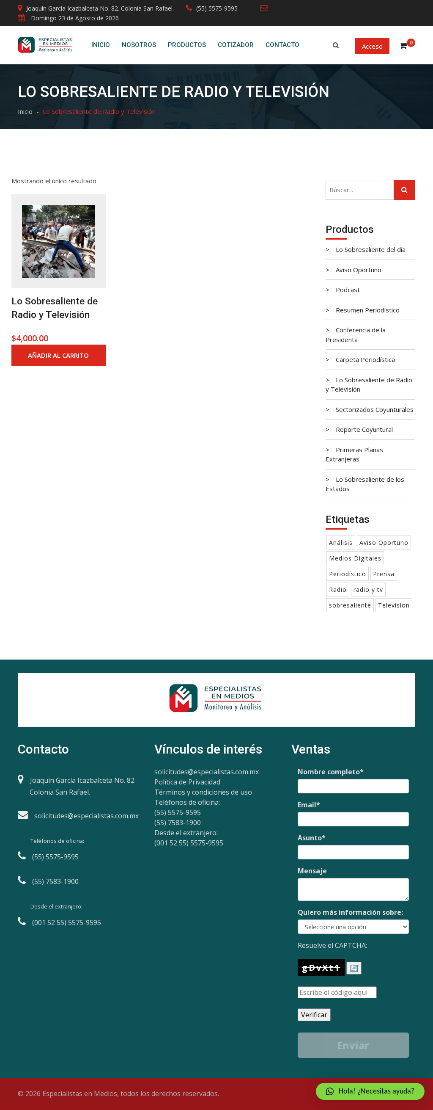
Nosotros (139, 45)
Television (394, 605)
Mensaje (312, 870)
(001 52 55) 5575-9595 (188, 843)
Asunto (312, 837)
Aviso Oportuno (383, 542)
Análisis (341, 542)
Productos (187, 45)
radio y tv (368, 589)
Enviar (353, 1045)
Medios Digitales (355, 558)
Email (309, 804)
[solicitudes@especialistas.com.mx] (266, 8)
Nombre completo (331, 771)
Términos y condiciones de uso (203, 792)
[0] (403, 44)
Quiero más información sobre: (350, 912)
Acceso (372, 45)
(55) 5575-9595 (217, 8)
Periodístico (347, 574)
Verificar (314, 1014)
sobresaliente (350, 605)
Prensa (384, 574)
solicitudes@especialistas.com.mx (206, 771)
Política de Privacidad (187, 782)
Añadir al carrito (58, 355)
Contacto (282, 45)
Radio (338, 589)
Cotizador (236, 45)
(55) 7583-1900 (177, 822)
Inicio (100, 45)
